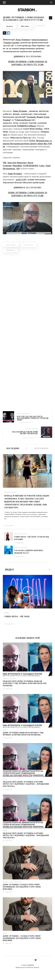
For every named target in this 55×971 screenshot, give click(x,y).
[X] (4, 33)
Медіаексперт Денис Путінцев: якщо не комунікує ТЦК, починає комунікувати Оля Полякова (24, 683)
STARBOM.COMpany (26, 126)
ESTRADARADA (30, 166)
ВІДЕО (6, 613)
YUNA (32, 141)
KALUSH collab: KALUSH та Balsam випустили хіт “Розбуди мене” (32, 418)
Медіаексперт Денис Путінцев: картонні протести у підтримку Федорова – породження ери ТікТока (26, 784)
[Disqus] (27, 293)
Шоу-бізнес (25, 26)
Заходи (13, 492)
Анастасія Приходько (17, 163)
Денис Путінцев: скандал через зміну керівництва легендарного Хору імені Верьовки (22, 887)
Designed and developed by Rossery (27, 967)
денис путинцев (10, 245)
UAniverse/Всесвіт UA (24, 120)
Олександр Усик (28, 245)
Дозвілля (9, 26)
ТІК (4, 163)
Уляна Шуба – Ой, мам (16, 616)
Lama (41, 166)
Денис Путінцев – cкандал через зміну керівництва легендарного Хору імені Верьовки (22, 938)
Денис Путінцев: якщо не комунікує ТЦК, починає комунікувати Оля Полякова (23, 734)
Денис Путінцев (23, 40)
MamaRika (17, 166)
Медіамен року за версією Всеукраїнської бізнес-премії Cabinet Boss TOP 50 (27, 144)
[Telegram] (8, 33)
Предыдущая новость (26, 422)
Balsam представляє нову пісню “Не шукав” (25, 432)
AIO (18, 169)
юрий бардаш (10, 250)
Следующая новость (29, 437)
